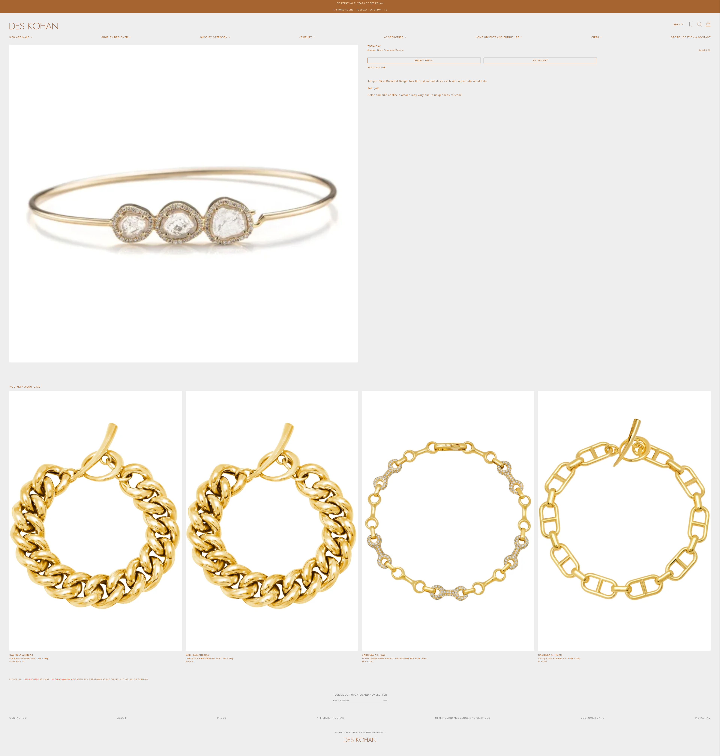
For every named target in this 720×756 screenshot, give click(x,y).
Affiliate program (331, 717)
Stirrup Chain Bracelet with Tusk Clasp (559, 658)
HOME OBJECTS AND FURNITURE (498, 37)
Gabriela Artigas (21, 655)
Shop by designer (115, 37)
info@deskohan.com (63, 679)
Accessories (394, 37)
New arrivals (19, 37)
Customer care (592, 717)
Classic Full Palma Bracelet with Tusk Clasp (210, 658)
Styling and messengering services (462, 717)
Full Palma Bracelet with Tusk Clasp (29, 658)
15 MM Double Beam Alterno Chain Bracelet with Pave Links (394, 658)
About (122, 717)
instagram (703, 717)
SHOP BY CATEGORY (214, 37)
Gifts (595, 37)
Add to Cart (540, 60)
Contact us (18, 717)
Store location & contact (691, 37)
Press (221, 717)
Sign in (679, 24)
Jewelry (306, 37)
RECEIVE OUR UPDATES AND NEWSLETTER (360, 695)
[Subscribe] (385, 701)
